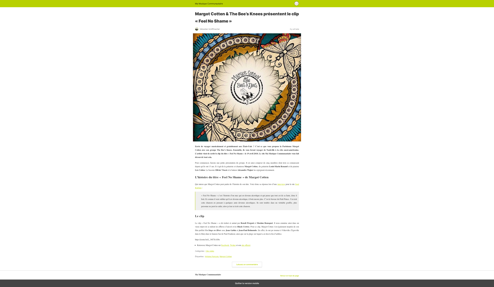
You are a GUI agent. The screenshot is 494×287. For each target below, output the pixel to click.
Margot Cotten (226, 256)
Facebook (225, 245)
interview (281, 184)
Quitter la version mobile (247, 283)
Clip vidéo (210, 251)
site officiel (245, 245)
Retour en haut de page (289, 276)
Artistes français (212, 256)
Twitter (233, 245)
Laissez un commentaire (247, 264)
